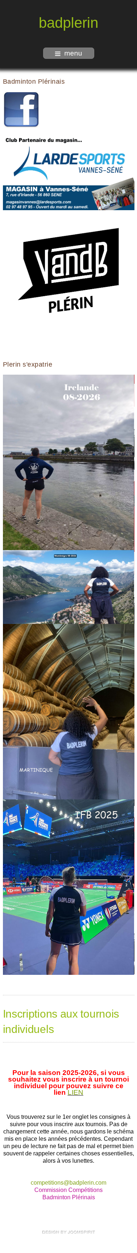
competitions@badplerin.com (68, 1183)
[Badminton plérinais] (21, 109)
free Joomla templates (68, 1232)
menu (73, 53)
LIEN (75, 1092)
